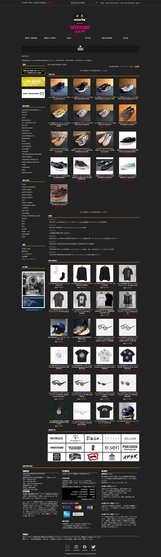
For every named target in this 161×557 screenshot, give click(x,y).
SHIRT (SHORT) (27, 192)
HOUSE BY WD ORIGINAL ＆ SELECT (31, 111)
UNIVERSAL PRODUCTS (30, 159)
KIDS (23, 237)
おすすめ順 (123, 66)
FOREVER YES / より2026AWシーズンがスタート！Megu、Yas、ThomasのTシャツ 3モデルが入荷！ (81, 249)
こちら (116, 482)
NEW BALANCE (27, 173)
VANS (24, 165)
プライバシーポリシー (29, 259)
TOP (48, 65)
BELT (23, 221)
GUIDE (122, 3)
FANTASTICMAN (27, 128)
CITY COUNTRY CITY (29, 123)
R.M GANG (25, 149)
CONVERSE (26, 167)
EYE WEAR (25, 213)
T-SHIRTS (25, 208)
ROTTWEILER (26, 146)
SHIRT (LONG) (26, 190)
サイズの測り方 (27, 254)
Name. (24, 141)
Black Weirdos (26, 120)
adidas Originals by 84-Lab (30, 162)
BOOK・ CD (26, 231)
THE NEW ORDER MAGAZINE (31, 154)
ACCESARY (26, 234)
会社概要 (24, 256)
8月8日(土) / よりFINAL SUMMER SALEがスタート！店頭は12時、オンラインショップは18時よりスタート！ (84, 238)
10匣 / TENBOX (27, 157)
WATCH (24, 218)
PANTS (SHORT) (27, 197)
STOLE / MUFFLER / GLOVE (31, 216)
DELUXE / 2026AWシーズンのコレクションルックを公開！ (68, 227)
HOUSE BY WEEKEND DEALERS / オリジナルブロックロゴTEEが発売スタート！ (75, 255)
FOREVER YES (27, 133)
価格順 (131, 66)
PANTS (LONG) (27, 195)
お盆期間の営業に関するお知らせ (59, 233)
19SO (23, 117)
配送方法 (24, 251)
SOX (23, 226)
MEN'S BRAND (56, 65)
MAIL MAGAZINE (130, 3)
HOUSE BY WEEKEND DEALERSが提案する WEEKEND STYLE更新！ (72, 244)
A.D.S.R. (24, 115)
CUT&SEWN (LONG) (28, 205)
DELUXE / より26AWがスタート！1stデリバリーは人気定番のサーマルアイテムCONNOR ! (78, 222)
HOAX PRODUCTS (28, 136)
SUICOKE (25, 151)
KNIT (23, 200)
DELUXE (25, 125)
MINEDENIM (26, 138)
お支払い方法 (26, 249)
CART (102, 3)
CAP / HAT (25, 211)
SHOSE (24, 229)
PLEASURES (26, 144)
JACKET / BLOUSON (28, 187)
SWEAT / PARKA (27, 203)
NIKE (23, 170)
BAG (23, 224)
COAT (24, 184)
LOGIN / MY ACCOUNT (112, 3)
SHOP (137, 3)
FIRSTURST (26, 131)
